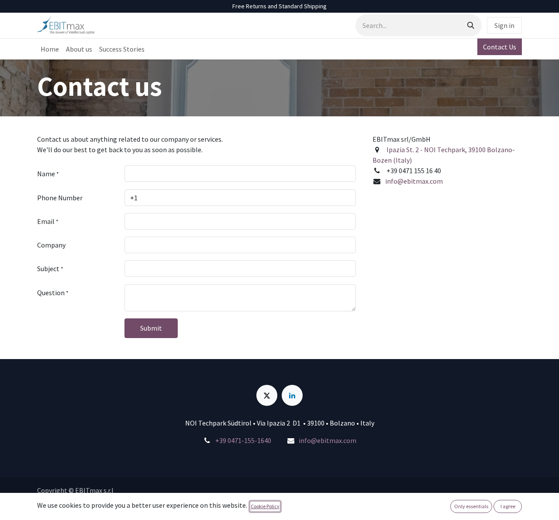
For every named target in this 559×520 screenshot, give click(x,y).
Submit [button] (151, 328)
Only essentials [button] (471, 506)
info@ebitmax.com (414, 181)
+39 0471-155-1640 (243, 440)
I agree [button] (507, 506)
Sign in (504, 25)
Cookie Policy (265, 506)
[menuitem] (49, 49)
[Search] (471, 25)
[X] (266, 395)
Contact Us (499, 46)
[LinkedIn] (292, 395)
